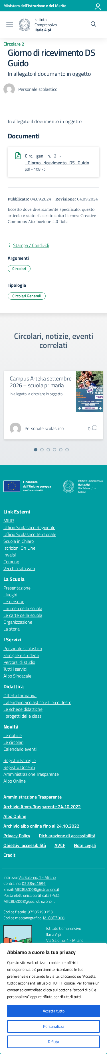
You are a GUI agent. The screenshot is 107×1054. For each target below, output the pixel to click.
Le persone (13, 601)
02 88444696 (34, 883)
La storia (11, 628)
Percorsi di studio (19, 662)
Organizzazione (17, 622)
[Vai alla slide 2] (42, 449)
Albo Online (14, 780)
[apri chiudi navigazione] (9, 24)
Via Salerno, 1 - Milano (37, 877)
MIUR (8, 520)
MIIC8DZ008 (53, 918)
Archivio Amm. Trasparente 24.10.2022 (42, 806)
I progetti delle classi (22, 716)
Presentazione (17, 587)
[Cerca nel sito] (93, 24)
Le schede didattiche (23, 709)
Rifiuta (53, 1042)
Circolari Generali (26, 296)
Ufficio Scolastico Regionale (29, 527)
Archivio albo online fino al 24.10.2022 (41, 825)
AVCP (59, 845)
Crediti (10, 855)
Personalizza (53, 1026)
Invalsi (9, 554)
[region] (53, 998)
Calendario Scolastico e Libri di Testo (37, 702)
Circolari (19, 268)
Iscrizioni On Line (19, 548)
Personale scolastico (22, 648)
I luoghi (10, 594)
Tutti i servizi (15, 669)
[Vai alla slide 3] (48, 449)
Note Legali (85, 845)
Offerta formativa (20, 695)
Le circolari (13, 742)
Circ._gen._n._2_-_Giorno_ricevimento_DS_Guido (57, 159)
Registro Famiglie (19, 760)
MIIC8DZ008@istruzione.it (37, 889)
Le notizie (12, 735)
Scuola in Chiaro (18, 541)
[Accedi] (98, 6)
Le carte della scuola (22, 615)
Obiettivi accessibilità (24, 845)
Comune (11, 561)
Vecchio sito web (19, 568)
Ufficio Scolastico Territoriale (29, 534)
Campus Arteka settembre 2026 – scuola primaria (40, 382)
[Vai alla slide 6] (67, 449)
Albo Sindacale (17, 675)
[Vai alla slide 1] (35, 449)
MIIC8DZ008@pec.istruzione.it (29, 901)
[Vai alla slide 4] (54, 449)
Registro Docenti (19, 767)
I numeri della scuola (22, 608)
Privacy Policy (16, 835)
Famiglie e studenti (21, 655)
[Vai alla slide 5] (60, 449)
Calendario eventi (20, 749)
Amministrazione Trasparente (31, 774)
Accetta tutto (53, 1011)
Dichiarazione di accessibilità (67, 835)
